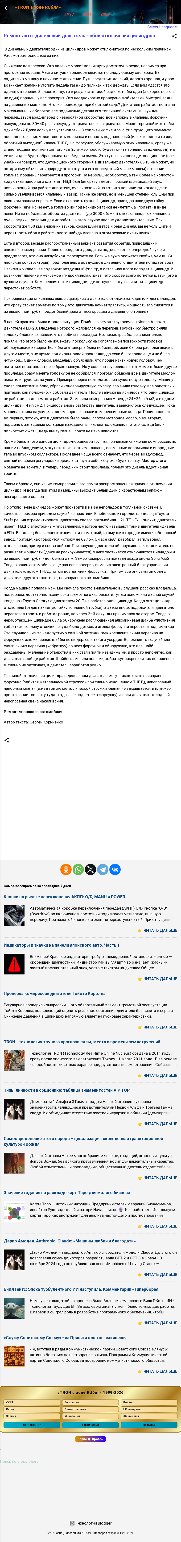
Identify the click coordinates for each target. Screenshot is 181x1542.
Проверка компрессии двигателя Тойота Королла (55, 993)
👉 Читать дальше (157, 930)
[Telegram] (102, 869)
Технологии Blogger (93, 1523)
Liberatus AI (90, 1425)
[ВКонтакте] (115, 869)
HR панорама (131, 1409)
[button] (174, 36)
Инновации (72, 1416)
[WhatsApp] (78, 869)
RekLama (149, 1425)
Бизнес (128, 1402)
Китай (10, 1409)
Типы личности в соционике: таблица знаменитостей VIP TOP (67, 1090)
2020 (105, 14)
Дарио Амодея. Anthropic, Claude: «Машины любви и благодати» (70, 1240)
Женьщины (131, 1416)
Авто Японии (32, 1425)
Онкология (72, 1402)
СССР (10, 1402)
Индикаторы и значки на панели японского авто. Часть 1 (62, 945)
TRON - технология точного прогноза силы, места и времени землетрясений (82, 1041)
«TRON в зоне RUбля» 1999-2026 (90, 1392)
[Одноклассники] (66, 869)
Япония (11, 1416)
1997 (69, 14)
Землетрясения (75, 1409)
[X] (90, 869)
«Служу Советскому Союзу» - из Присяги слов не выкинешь (65, 1337)
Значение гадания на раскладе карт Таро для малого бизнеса (67, 1192)
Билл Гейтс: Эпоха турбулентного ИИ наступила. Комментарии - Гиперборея (81, 1289)
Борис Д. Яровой (90, 1439)
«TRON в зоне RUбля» (38, 7)
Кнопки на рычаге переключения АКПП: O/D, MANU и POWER (64, 896)
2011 (87, 14)
